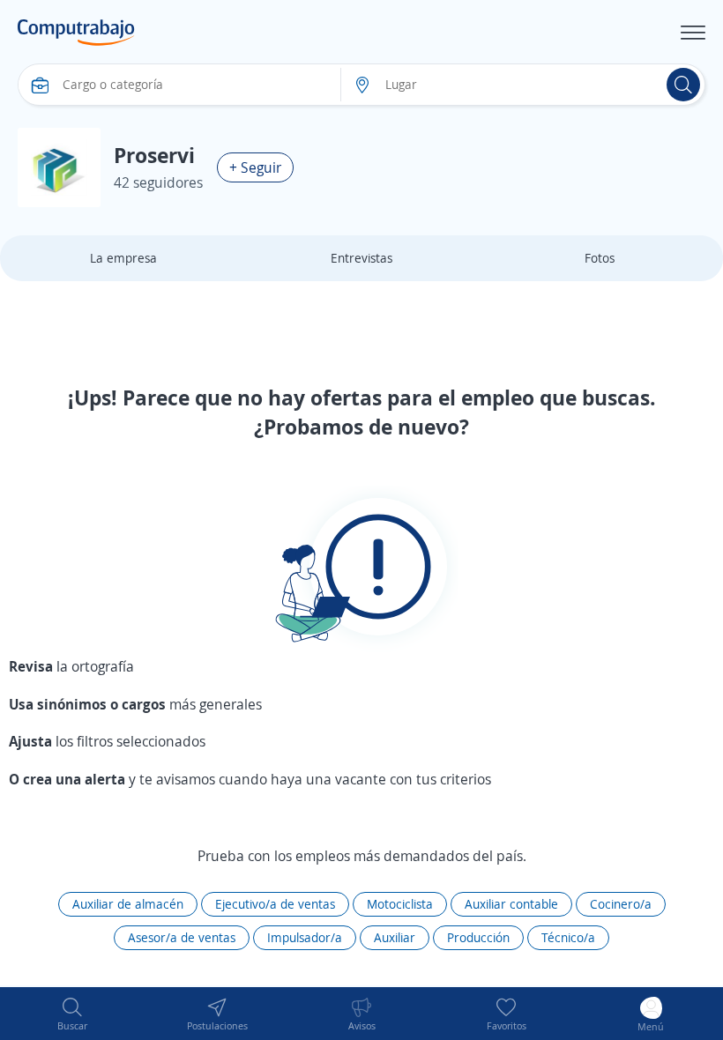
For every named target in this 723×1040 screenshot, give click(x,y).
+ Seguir (255, 167)
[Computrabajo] (76, 32)
